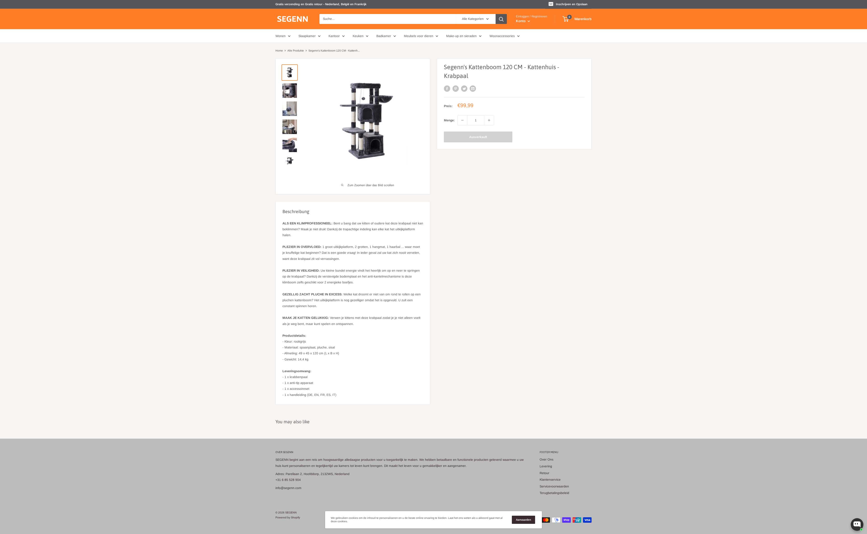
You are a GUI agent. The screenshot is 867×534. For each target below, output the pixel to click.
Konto (521, 21)
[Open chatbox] (857, 524)
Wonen (280, 36)
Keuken (358, 36)
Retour (544, 473)
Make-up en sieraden (461, 36)
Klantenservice (550, 479)
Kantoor (334, 36)
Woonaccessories (502, 36)
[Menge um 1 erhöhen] (489, 120)
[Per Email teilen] (473, 88)
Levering (546, 466)
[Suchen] (501, 19)
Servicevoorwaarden (554, 486)
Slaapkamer (307, 36)
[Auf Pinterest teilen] (455, 88)
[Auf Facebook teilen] (447, 88)
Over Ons (546, 459)
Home (279, 50)
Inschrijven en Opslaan (571, 4)
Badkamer (383, 36)
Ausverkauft (478, 137)
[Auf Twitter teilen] (464, 88)
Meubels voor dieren (418, 36)
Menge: (449, 120)
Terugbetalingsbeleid (554, 493)
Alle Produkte (295, 50)
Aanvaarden (523, 519)
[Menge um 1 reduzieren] (462, 120)
